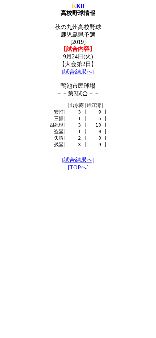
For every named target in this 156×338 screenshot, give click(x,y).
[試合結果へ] (78, 72)
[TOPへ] (78, 167)
